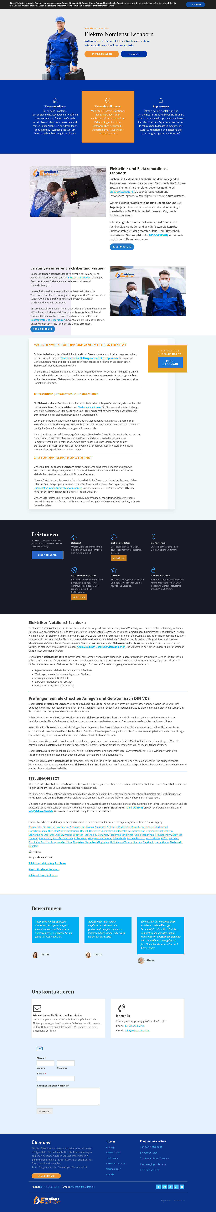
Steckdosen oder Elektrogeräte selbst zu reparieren (89, 358)
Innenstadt (45, 838)
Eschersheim (165, 831)
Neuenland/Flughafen (97, 842)
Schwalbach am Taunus (56, 827)
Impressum (166, 1201)
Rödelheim (124, 827)
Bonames (103, 834)
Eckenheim (91, 834)
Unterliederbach (38, 831)
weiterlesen (118, 558)
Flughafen (78, 842)
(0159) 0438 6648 (134, 1025)
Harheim (173, 838)
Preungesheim (163, 834)
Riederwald (176, 842)
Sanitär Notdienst (151, 1147)
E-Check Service (149, 1170)
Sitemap (110, 1147)
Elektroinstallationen (122, 191)
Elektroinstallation (116, 1163)
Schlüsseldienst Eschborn (43, 875)
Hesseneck (95, 831)
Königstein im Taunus (99, 838)
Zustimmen (195, 4)
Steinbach (100, 827)
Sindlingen (128, 834)
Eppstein (33, 846)
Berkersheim (153, 838)
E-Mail (41, 1073)
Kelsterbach (119, 838)
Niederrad (115, 834)
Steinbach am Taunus (82, 827)
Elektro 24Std (113, 1152)
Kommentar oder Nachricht (53, 1085)
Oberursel (49, 834)
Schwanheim (36, 834)
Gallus (59, 834)
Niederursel (161, 827)
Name (41, 1058)
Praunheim (137, 827)
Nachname (62, 1068)
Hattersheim (162, 842)
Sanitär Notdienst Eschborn (44, 869)
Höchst (84, 831)
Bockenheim (138, 831)
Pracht (68, 834)
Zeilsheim (78, 834)
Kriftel (164, 838)
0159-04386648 (102, 54)
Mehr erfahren (47, 555)
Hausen (149, 827)
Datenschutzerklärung (103, 5)
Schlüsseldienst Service (154, 1158)
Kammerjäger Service (153, 1164)
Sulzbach (112, 827)
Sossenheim (35, 827)
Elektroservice (149, 1152)
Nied (50, 831)
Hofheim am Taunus (121, 842)
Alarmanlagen (113, 1169)
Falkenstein (80, 838)
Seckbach (148, 842)
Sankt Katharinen (144, 834)
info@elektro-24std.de (137, 1030)
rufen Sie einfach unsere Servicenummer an (101, 646)
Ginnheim (107, 831)
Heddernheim (122, 831)
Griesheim (151, 831)
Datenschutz (179, 1201)
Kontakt (110, 1174)
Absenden (44, 1111)
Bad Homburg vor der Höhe (56, 842)
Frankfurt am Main (62, 838)
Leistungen (134, 53)
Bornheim (34, 842)
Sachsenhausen (135, 838)
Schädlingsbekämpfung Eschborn (47, 863)
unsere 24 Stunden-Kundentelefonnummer (58, 488)
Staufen (137, 842)
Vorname (41, 1068)
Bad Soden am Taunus (66, 831)
